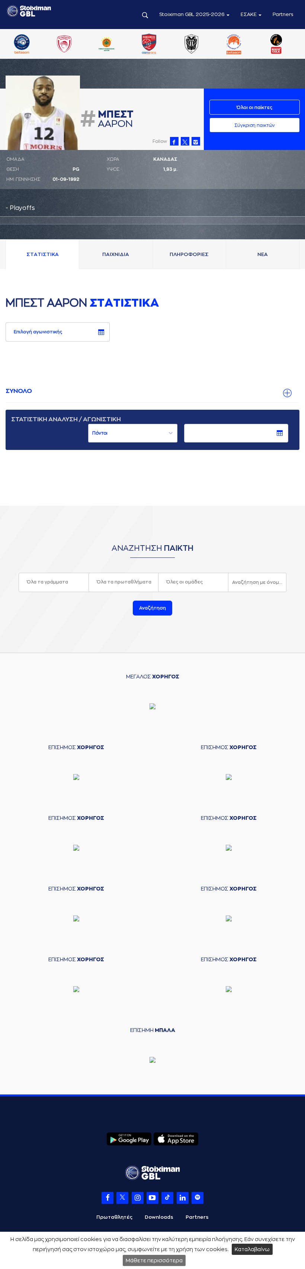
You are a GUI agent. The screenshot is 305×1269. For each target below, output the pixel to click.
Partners (283, 14)
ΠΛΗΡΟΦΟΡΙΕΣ (189, 254)
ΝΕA (262, 254)
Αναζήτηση (152, 608)
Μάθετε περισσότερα (154, 1260)
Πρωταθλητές (114, 1217)
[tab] (152, 391)
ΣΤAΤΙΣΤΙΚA (42, 254)
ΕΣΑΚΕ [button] (249, 14)
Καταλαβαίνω (252, 1249)
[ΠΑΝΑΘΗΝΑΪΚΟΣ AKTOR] (106, 44)
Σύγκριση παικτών (254, 125)
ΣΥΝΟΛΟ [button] (19, 391)
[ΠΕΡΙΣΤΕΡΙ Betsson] (234, 44)
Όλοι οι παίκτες (254, 107)
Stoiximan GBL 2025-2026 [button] (192, 14)
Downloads (159, 1217)
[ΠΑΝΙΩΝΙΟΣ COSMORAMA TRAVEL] (149, 44)
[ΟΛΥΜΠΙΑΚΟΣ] (64, 44)
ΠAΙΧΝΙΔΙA (115, 254)
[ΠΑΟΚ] (191, 44)
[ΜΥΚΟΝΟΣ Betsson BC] (21, 44)
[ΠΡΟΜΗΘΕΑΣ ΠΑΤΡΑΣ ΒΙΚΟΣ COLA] (276, 44)
